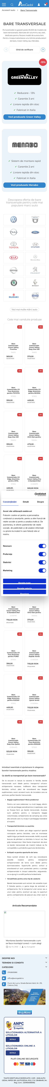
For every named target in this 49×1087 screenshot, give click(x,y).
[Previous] (6, 50)
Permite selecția (24, 588)
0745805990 (12, 972)
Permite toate (24, 582)
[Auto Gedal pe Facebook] (24, 997)
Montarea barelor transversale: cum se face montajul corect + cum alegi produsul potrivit (23, 941)
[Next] (43, 50)
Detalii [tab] (26, 502)
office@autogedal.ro (16, 978)
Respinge (24, 593)
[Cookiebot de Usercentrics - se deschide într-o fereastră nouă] (35, 494)
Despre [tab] (40, 502)
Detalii (13, 1039)
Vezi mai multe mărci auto (24, 309)
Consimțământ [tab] (9, 502)
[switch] (42, 554)
